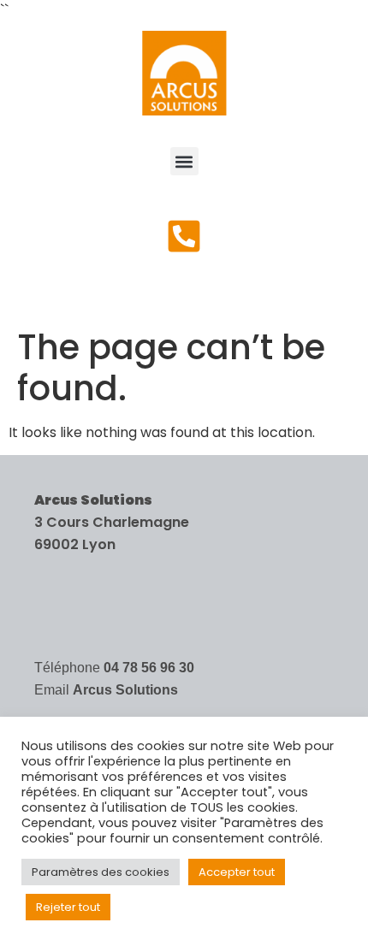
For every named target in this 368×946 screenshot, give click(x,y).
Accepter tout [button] (237, 872)
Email (106, 690)
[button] (184, 161)
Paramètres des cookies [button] (100, 872)
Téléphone (114, 667)
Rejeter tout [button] (68, 907)
